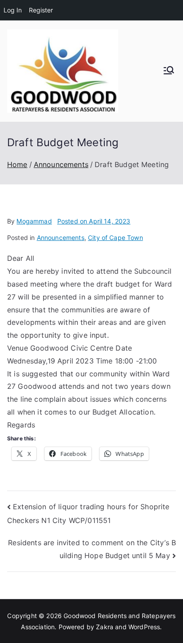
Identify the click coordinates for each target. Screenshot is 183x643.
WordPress (144, 627)
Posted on (94, 221)
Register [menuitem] (41, 10)
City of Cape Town (115, 237)
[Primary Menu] (169, 71)
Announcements (60, 237)
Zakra (104, 627)
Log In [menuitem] (13, 10)
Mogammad (34, 221)
